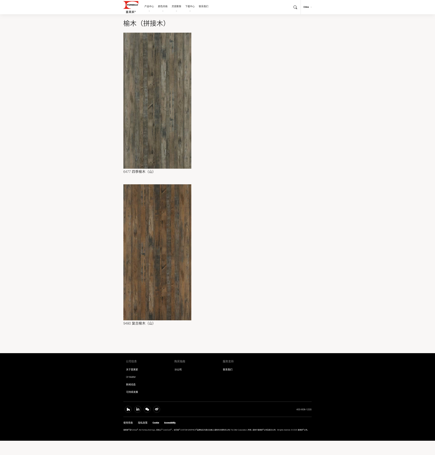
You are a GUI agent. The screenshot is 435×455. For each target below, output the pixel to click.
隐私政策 (142, 422)
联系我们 (203, 6)
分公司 (178, 369)
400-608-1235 (304, 409)
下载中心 (190, 6)
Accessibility (170, 422)
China (306, 7)
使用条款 (128, 422)
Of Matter (131, 376)
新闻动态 (131, 384)
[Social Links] (128, 409)
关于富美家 (132, 369)
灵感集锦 (176, 6)
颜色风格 (163, 6)
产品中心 (149, 6)
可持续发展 (132, 391)
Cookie (156, 422)
